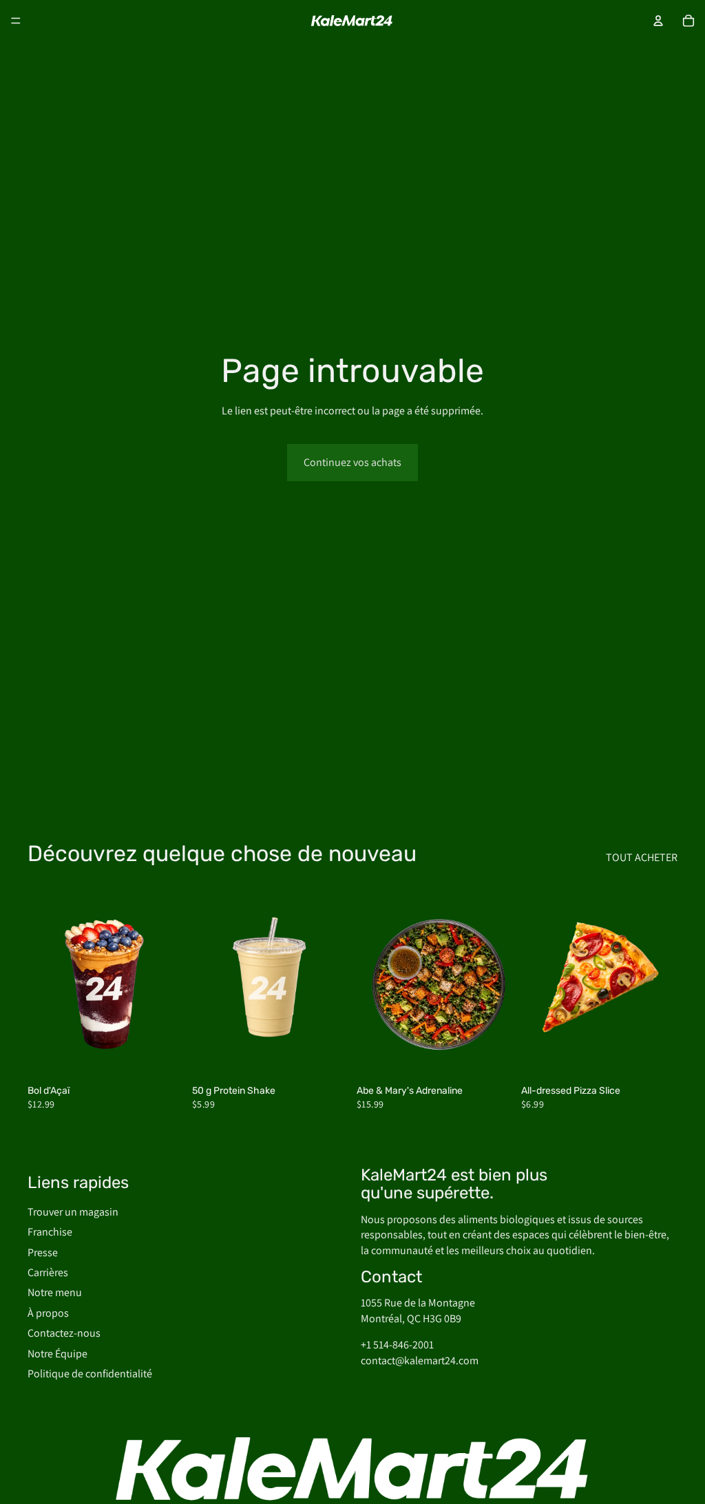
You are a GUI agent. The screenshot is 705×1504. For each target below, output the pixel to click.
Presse (43, 1252)
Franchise (50, 1232)
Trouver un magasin (73, 1212)
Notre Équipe (57, 1353)
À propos (48, 1313)
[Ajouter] (162, 1056)
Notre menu (55, 1293)
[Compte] (658, 21)
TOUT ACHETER (641, 857)
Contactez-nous (64, 1333)
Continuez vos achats (352, 462)
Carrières (48, 1272)
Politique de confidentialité (90, 1373)
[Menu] (16, 20)
